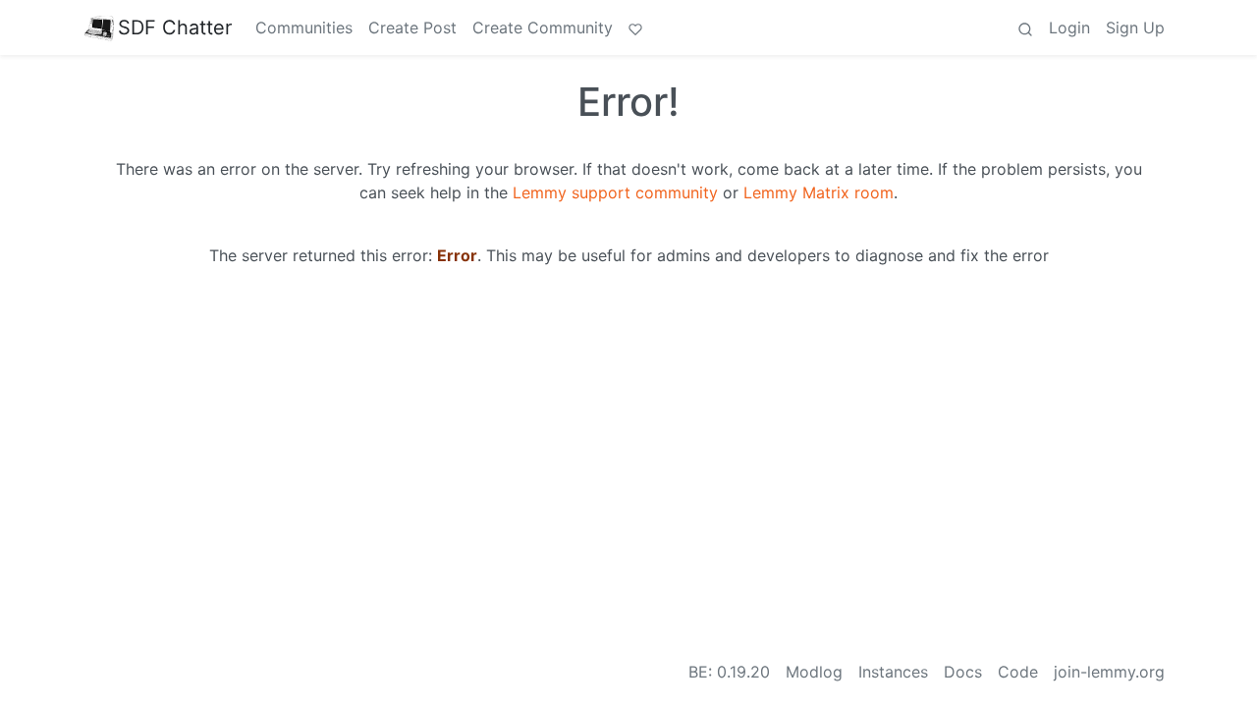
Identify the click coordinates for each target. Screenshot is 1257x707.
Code (1018, 671)
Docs (963, 671)
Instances (893, 671)
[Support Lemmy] (635, 27)
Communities (304, 27)
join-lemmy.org (1109, 671)
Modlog (814, 671)
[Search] (1025, 27)
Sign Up (1135, 27)
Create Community (542, 27)
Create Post (412, 27)
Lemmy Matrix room (818, 192)
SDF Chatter (175, 27)
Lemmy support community (615, 192)
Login (1069, 27)
